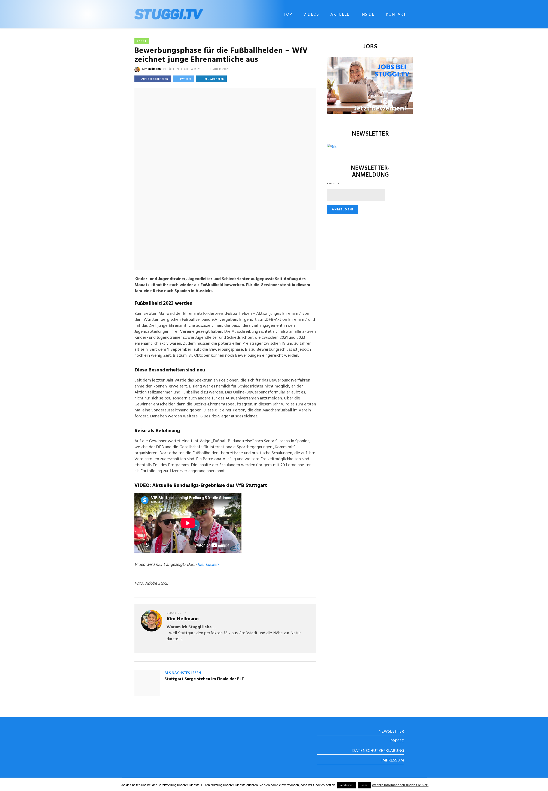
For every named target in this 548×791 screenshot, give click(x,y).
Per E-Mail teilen (212, 79)
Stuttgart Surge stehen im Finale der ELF (204, 679)
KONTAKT (396, 14)
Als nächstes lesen (182, 673)
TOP (288, 14)
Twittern (185, 79)
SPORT (142, 41)
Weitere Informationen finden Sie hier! (400, 785)
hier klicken (208, 564)
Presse (397, 741)
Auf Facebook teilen (154, 79)
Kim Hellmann (151, 69)
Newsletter (391, 731)
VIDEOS (311, 14)
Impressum (392, 760)
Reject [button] (364, 785)
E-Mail (333, 184)
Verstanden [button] (346, 785)
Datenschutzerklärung (378, 750)
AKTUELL (339, 14)
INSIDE (367, 14)
